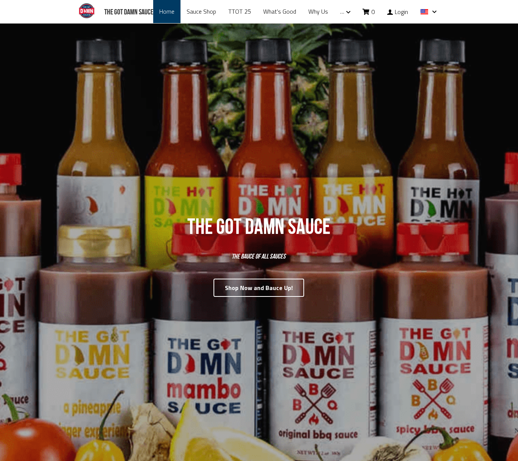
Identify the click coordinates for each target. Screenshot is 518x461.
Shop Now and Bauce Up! (259, 276)
